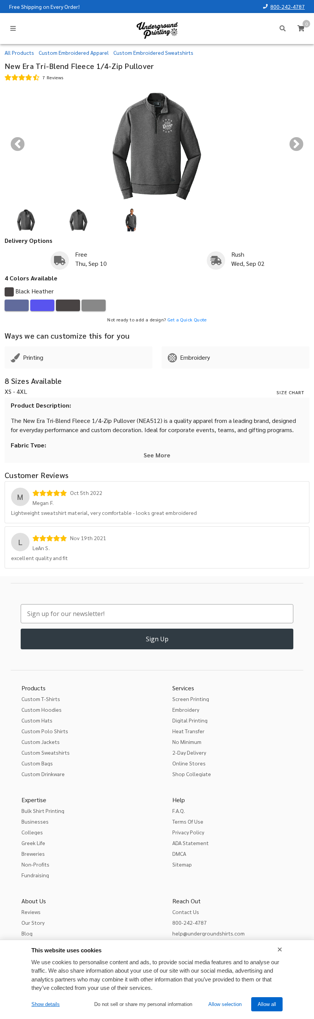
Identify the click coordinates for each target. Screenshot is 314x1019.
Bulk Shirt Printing (42, 810)
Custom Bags (37, 763)
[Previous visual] (18, 144)
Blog (27, 933)
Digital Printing (190, 720)
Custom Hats (36, 720)
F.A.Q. (178, 810)
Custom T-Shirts (40, 698)
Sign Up (157, 639)
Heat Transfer (188, 730)
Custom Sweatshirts (45, 752)
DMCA (179, 853)
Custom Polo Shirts (44, 730)
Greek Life (33, 842)
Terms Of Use (187, 821)
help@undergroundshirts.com (208, 933)
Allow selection (225, 1004)
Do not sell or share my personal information (143, 1004)
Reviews (31, 911)
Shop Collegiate (191, 773)
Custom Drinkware (43, 773)
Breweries (33, 853)
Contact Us (185, 911)
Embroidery (185, 709)
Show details (45, 1004)
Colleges (32, 832)
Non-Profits (35, 864)
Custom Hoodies (41, 709)
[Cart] (301, 28)
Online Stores (189, 763)
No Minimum (186, 741)
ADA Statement (190, 842)
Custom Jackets (40, 741)
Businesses (35, 821)
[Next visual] (296, 144)
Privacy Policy (188, 832)
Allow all (267, 1004)
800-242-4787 (287, 6)
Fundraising (35, 875)
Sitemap (182, 864)
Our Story (32, 922)
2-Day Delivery (189, 752)
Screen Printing (190, 698)
